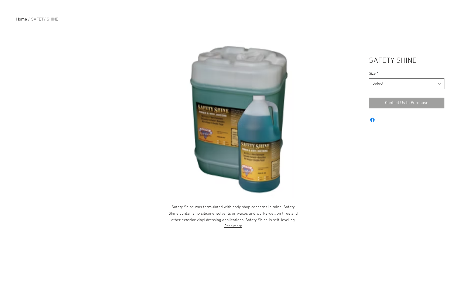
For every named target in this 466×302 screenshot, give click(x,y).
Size (373, 73)
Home (21, 19)
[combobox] (406, 83)
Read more (233, 226)
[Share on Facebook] (372, 120)
